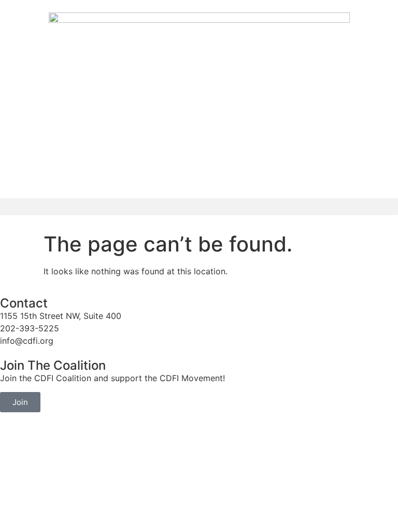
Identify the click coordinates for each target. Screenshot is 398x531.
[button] (199, 206)
